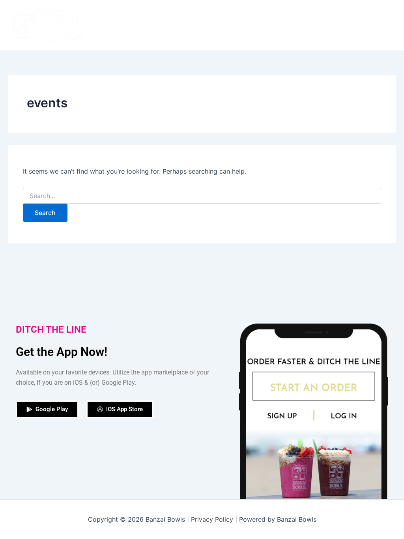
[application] (386, 25)
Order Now (206, 25)
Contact (369, 25)
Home (127, 25)
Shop (243, 25)
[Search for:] (202, 196)
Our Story (163, 25)
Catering (332, 25)
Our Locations (285, 25)
